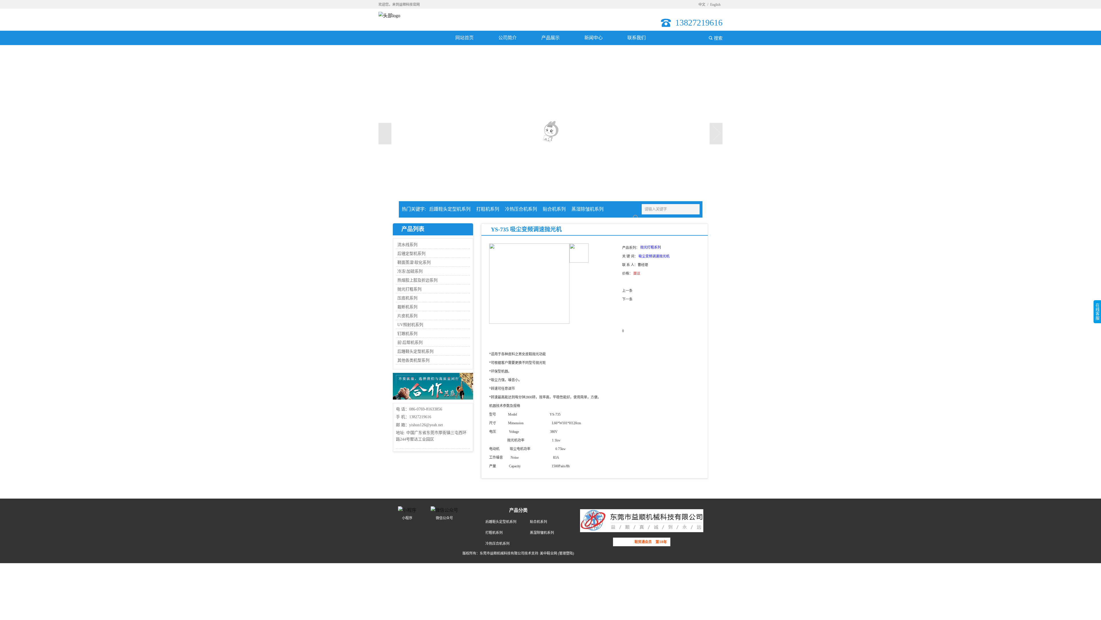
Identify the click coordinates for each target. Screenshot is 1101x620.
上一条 (627, 291)
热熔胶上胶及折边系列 (417, 280)
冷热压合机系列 (521, 209)
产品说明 (505, 342)
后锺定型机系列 (411, 253)
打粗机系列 (487, 209)
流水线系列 (407, 245)
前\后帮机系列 (410, 342)
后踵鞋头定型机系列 (450, 209)
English (715, 5)
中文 (701, 5)
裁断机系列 (407, 307)
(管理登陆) (566, 553)
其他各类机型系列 (413, 360)
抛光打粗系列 (409, 289)
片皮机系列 (407, 316)
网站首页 (464, 37)
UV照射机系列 (410, 325)
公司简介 (507, 37)
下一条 (627, 299)
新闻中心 (593, 37)
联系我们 (636, 37)
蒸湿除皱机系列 (587, 209)
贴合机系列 (554, 209)
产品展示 (550, 37)
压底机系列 (407, 298)
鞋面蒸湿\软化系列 (414, 262)
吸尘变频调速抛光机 (654, 256)
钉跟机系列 (407, 334)
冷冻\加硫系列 (410, 271)
